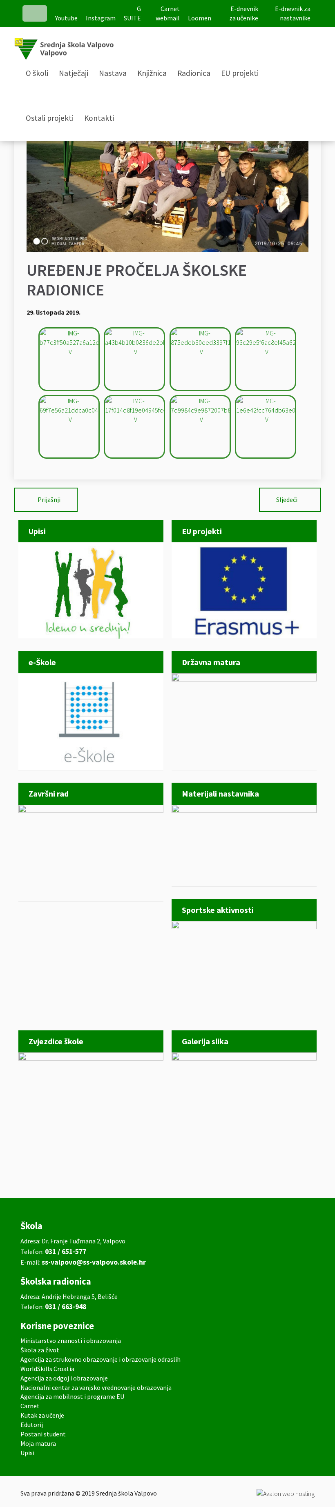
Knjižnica (152, 73)
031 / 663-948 (65, 1306)
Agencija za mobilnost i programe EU (72, 1396)
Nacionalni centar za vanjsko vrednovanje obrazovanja (96, 1387)
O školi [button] (37, 73)
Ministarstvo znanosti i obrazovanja (70, 1340)
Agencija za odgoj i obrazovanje (64, 1378)
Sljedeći (286, 499)
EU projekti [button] (240, 73)
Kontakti (99, 118)
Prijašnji (49, 499)
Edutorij (31, 1424)
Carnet (30, 1406)
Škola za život (39, 1350)
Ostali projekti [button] (50, 118)
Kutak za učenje (42, 1415)
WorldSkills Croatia (47, 1369)
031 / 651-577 (65, 1251)
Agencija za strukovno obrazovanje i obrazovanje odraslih (100, 1359)
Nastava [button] (113, 73)
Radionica (193, 73)
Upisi (27, 1453)
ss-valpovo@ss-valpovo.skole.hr (94, 1262)
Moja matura (38, 1443)
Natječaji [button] (73, 73)
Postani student (43, 1434)
